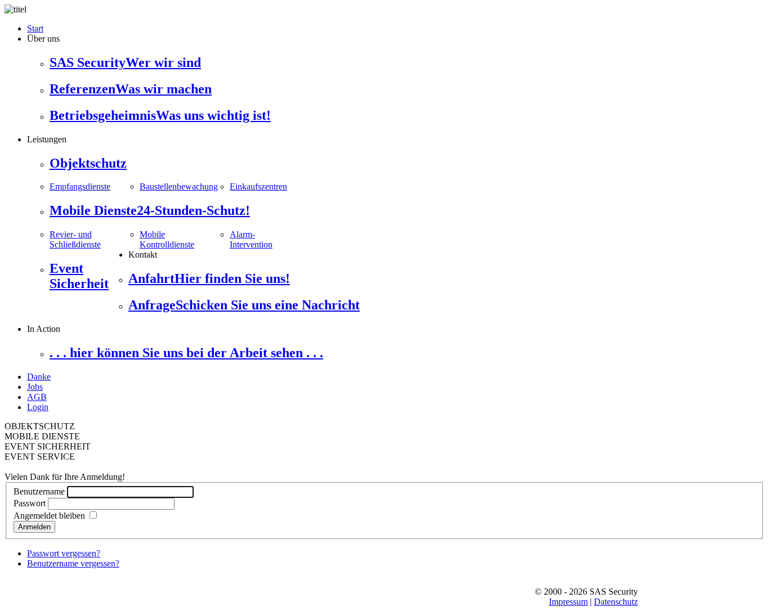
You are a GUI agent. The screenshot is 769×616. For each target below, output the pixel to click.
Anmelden (34, 527)
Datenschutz (616, 601)
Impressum (568, 601)
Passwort (30, 503)
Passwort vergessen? (63, 553)
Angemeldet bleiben (49, 515)
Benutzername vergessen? (73, 563)
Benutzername (39, 491)
